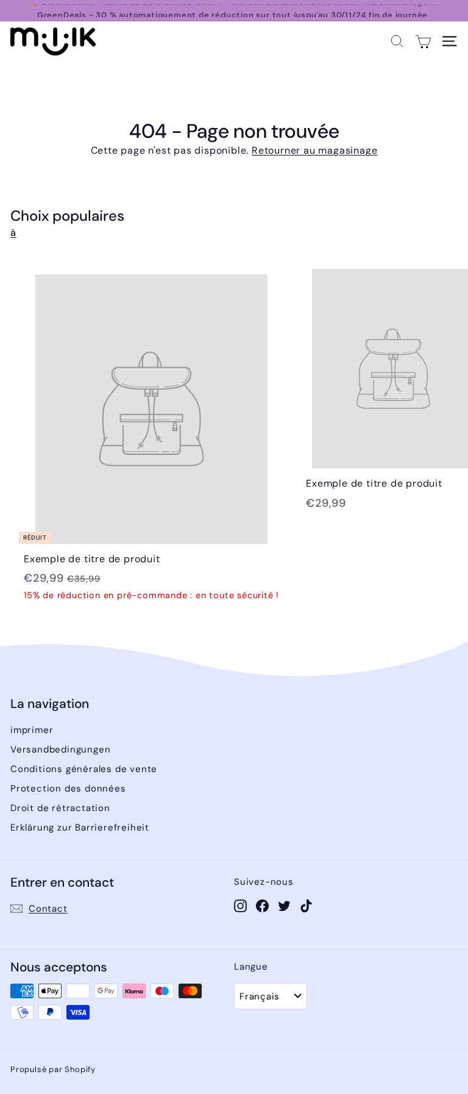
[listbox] (270, 996)
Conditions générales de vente (83, 769)
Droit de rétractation (60, 808)
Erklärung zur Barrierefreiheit (79, 827)
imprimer (31, 730)
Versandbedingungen (60, 749)
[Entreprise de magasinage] (423, 41)
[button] (397, 41)
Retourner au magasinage (314, 150)
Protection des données (68, 788)
